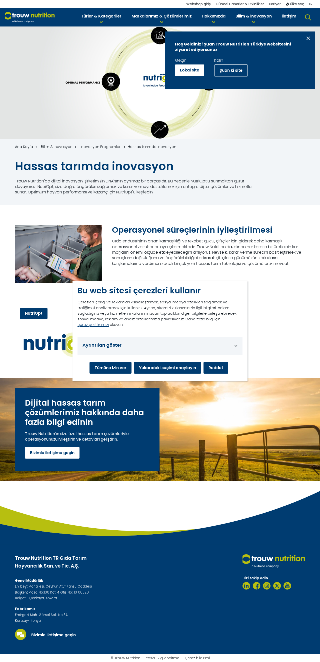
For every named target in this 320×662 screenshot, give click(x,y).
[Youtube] (287, 586)
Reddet (215, 368)
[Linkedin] (246, 586)
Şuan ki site (231, 70)
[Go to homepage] (30, 17)
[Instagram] (267, 586)
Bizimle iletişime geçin (52, 453)
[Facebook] (256, 586)
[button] (101, 17)
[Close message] (308, 38)
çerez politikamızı (93, 324)
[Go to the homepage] (273, 561)
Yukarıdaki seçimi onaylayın (167, 368)
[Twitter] (277, 586)
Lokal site (189, 70)
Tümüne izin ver (110, 368)
